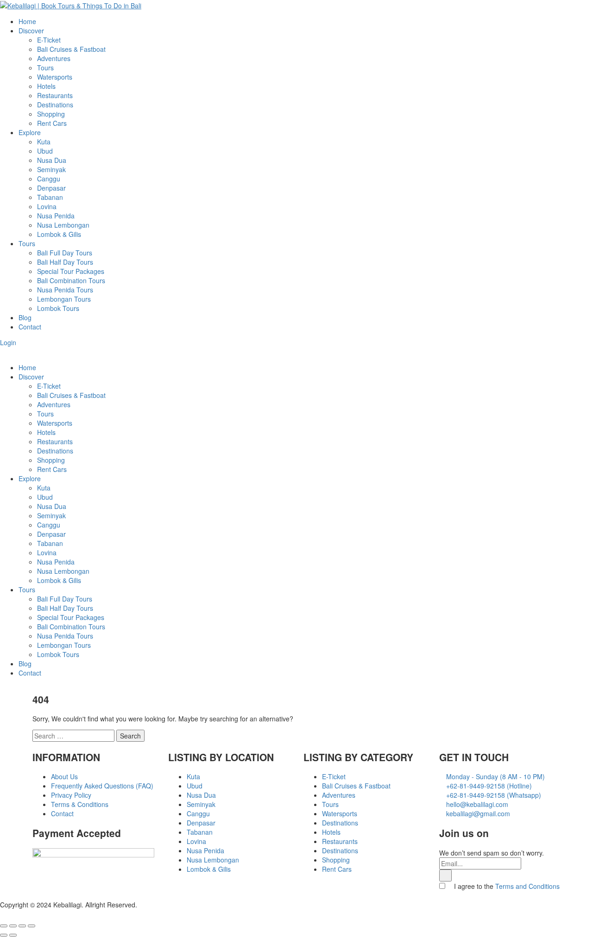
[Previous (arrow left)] (3, 935)
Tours (45, 67)
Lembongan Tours (64, 299)
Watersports (54, 76)
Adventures (53, 58)
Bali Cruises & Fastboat (71, 49)
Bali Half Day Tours (65, 262)
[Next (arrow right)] (13, 935)
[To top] (2, 913)
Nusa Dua (51, 160)
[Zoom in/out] (31, 926)
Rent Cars (52, 123)
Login (8, 342)
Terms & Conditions (79, 804)
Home (27, 21)
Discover (31, 30)
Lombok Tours (58, 308)
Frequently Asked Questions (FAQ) (102, 785)
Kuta (43, 141)
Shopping (51, 113)
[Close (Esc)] (3, 926)
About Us (64, 776)
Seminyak (51, 169)
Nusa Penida (56, 215)
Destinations (55, 104)
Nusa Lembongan (63, 225)
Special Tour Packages (70, 271)
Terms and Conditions (527, 886)
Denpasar (51, 187)
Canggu (48, 178)
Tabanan (50, 197)
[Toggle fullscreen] (22, 926)
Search (130, 735)
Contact (30, 326)
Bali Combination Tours (71, 280)
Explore (30, 132)
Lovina (47, 206)
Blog (25, 317)
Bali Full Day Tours (64, 252)
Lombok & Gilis (59, 234)
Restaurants (55, 95)
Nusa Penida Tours (65, 289)
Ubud (45, 150)
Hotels (46, 86)
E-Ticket (49, 39)
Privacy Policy (71, 795)
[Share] (13, 926)
